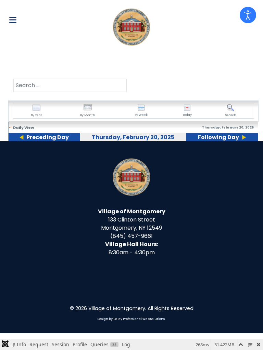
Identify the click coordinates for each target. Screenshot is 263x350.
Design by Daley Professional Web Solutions (131, 319)
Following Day (218, 137)
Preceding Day (47, 137)
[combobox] (70, 85)
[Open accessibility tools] (248, 15)
